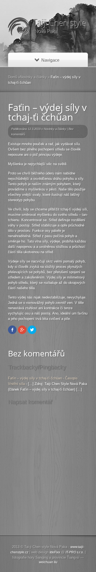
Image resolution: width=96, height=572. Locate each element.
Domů (12, 77)
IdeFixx (55, 552)
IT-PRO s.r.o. (75, 552)
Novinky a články (33, 77)
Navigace (50, 60)
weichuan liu (48, 562)
